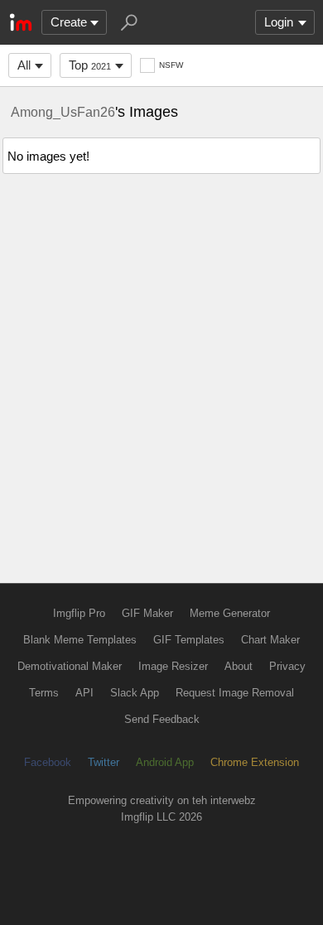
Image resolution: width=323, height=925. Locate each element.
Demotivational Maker (69, 666)
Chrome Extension (254, 762)
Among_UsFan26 (63, 111)
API (84, 693)
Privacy (287, 666)
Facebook (47, 762)
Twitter (103, 762)
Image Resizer (173, 666)
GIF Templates (188, 640)
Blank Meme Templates (80, 640)
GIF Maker (147, 613)
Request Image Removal (235, 693)
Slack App (134, 693)
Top (90, 65)
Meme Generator (230, 613)
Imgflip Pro (79, 613)
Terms (44, 693)
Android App (165, 762)
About (238, 666)
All (24, 65)
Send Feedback (162, 719)
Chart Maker (270, 640)
